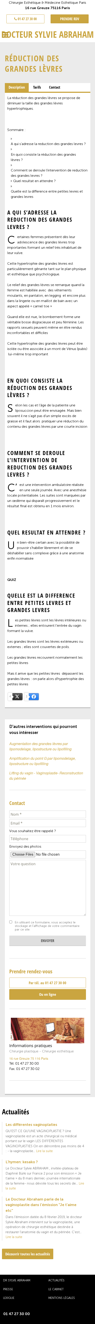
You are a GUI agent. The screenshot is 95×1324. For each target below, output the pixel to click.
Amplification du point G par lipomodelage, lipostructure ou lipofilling (42, 761)
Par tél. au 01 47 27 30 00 (47, 982)
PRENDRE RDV (69, 18)
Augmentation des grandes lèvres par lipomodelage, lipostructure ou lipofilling (40, 746)
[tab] (17, 87)
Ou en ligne (47, 994)
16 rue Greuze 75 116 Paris (28, 1058)
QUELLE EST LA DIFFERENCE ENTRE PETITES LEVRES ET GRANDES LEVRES (47, 194)
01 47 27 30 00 (27, 18)
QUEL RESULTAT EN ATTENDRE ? (34, 181)
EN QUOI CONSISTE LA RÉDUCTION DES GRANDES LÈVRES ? (43, 157)
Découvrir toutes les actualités (27, 1253)
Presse (8, 1289)
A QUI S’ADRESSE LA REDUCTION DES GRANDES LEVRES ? (48, 144)
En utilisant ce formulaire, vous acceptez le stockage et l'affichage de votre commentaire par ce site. (47, 926)
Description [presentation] (17, 87)
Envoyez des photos (25, 846)
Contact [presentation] (54, 87)
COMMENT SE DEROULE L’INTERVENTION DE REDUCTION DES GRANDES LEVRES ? (49, 173)
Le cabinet (56, 1289)
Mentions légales (61, 1298)
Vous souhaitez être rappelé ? (32, 831)
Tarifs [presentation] (37, 87)
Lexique (8, 1298)
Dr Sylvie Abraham (16, 1280)
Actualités (56, 1280)
